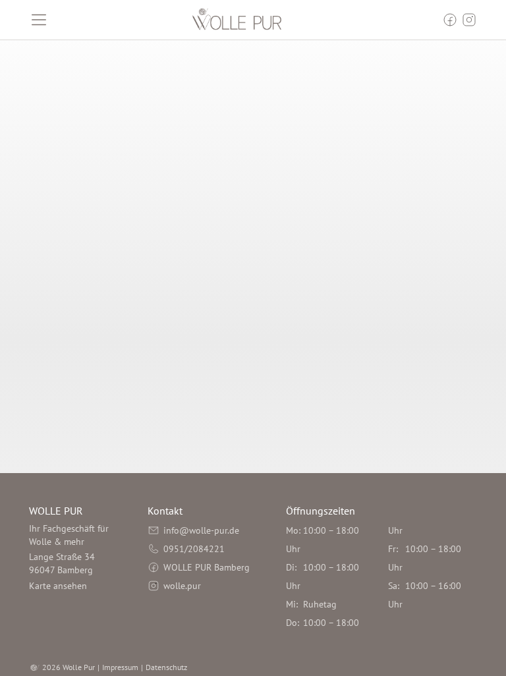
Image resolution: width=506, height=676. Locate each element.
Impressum (120, 667)
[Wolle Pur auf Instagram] (469, 20)
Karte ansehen (58, 586)
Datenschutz (166, 667)
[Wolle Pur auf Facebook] (450, 20)
